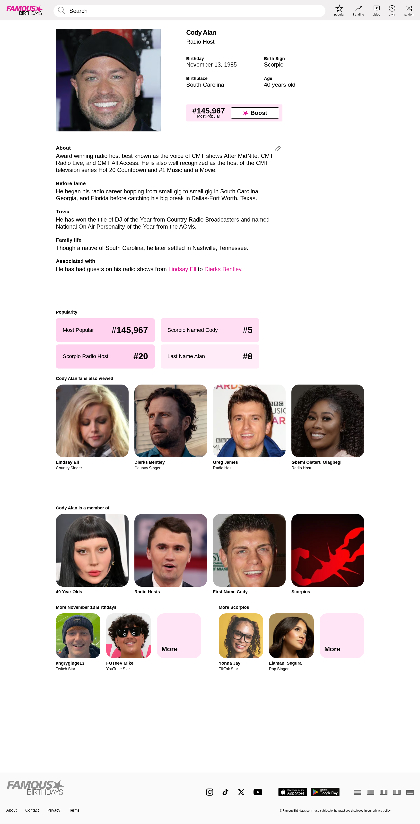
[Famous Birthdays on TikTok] (225, 792)
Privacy (53, 810)
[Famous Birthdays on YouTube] (259, 792)
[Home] (96, 788)
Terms (74, 810)
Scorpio (273, 64)
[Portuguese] (370, 792)
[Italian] (397, 792)
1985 (230, 64)
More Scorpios (234, 607)
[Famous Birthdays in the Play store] (325, 792)
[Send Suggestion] (277, 149)
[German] (410, 792)
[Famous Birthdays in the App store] (292, 792)
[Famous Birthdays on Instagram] (209, 792)
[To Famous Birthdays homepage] (24, 10)
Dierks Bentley (222, 269)
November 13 (203, 64)
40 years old (279, 84)
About (11, 810)
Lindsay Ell (182, 269)
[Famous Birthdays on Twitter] (241, 792)
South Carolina (205, 84)
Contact (32, 810)
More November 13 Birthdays (86, 607)
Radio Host (200, 41)
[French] (383, 792)
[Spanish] (357, 792)
